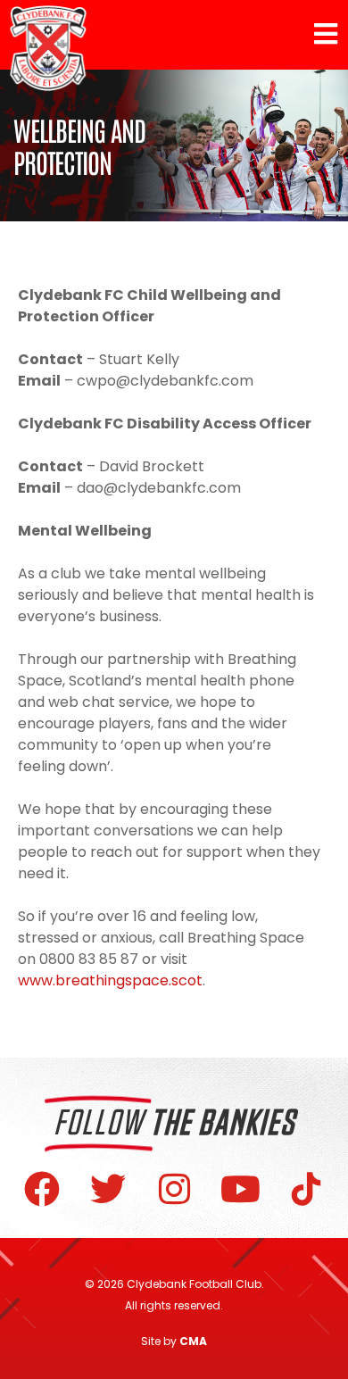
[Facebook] (42, 1189)
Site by (174, 1341)
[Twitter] (108, 1189)
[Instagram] (174, 1189)
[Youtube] (240, 1189)
